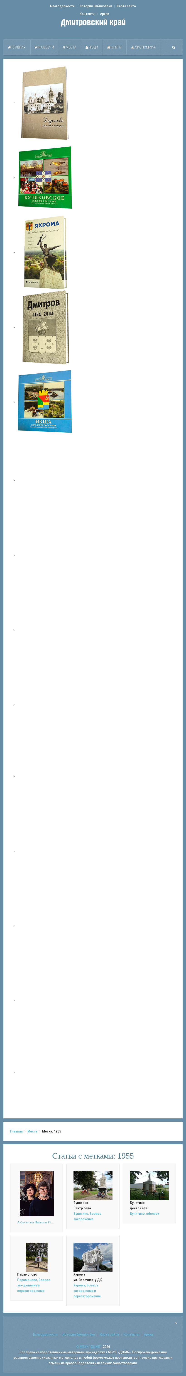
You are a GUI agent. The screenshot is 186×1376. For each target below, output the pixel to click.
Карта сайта (126, 6)
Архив (104, 14)
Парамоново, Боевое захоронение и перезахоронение (33, 1285)
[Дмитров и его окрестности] (45, 704)
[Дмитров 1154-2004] (45, 327)
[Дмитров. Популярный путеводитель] (45, 480)
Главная (18, 47)
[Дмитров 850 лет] (45, 926)
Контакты (87, 14)
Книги (116, 47)
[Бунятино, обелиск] (149, 1185)
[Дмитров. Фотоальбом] (45, 1000)
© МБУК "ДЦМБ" (88, 1347)
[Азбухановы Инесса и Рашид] (37, 1193)
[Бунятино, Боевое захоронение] (92, 1185)
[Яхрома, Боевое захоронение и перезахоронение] (92, 1257)
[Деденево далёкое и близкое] (45, 103)
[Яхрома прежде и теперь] (45, 851)
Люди (93, 47)
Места (70, 47)
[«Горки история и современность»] (45, 1072)
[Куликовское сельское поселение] (45, 177)
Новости (46, 47)
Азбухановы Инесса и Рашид (37, 1222)
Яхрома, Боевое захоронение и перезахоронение (87, 1290)
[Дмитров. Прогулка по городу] (45, 555)
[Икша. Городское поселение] (45, 402)
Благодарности (62, 6)
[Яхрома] (45, 252)
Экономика (145, 47)
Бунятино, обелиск (144, 1213)
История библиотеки (95, 6)
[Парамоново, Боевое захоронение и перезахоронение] (36, 1257)
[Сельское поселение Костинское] (45, 630)
